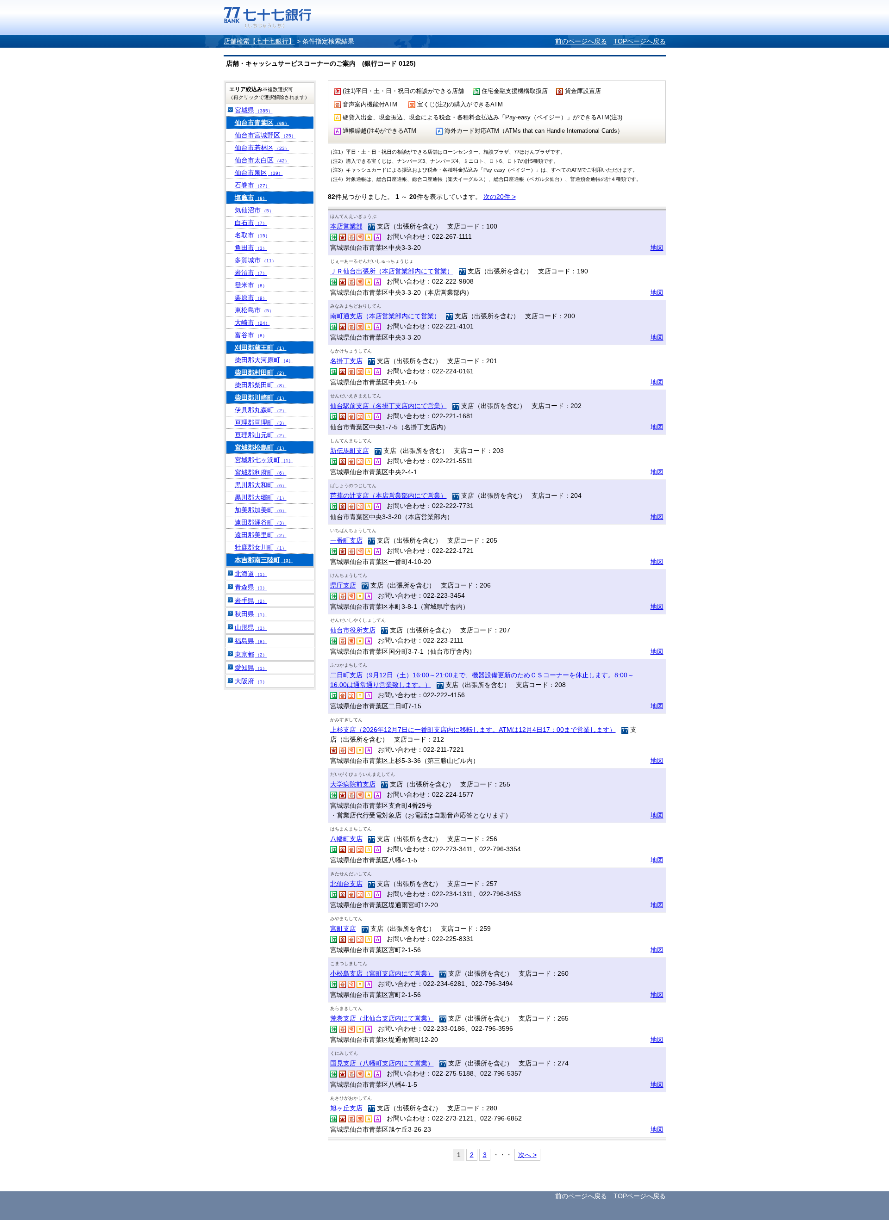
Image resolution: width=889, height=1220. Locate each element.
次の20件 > (499, 196)
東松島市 (254, 310)
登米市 (251, 285)
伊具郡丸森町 (261, 410)
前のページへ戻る (581, 41)
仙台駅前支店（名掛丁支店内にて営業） (388, 405)
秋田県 (251, 614)
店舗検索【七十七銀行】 (259, 41)
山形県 (251, 627)
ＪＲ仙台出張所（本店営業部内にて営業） (391, 271)
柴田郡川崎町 (261, 397)
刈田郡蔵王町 (261, 347)
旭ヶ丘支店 (346, 1108)
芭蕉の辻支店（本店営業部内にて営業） (388, 495)
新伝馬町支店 (349, 450)
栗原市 (251, 297)
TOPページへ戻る (640, 41)
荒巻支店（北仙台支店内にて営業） (382, 1018)
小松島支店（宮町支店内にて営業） (382, 973)
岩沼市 (251, 272)
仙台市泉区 (259, 172)
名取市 (252, 235)
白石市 (251, 222)
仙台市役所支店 (353, 630)
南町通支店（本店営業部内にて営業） (385, 316)
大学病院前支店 (353, 784)
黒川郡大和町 (261, 485)
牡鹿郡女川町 (261, 547)
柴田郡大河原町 (264, 360)
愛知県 (251, 667)
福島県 (251, 640)
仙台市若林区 (262, 147)
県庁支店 (343, 585)
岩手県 (251, 600)
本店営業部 (346, 226)
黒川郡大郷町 (261, 497)
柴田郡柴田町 (261, 385)
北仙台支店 (346, 883)
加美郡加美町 (261, 510)
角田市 (251, 247)
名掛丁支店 (346, 361)
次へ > (527, 1154)
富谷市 (251, 335)
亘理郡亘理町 (261, 422)
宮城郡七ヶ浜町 (264, 460)
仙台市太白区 (262, 160)
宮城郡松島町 (261, 447)
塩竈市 (251, 197)
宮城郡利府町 (261, 472)
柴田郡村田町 (261, 372)
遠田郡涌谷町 (261, 522)
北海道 (251, 573)
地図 (657, 247)
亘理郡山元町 (261, 435)
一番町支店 (346, 540)
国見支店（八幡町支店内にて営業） (382, 1063)
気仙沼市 (254, 210)
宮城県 (254, 110)
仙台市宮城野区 (265, 135)
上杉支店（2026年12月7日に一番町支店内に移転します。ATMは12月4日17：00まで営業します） (473, 729)
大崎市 (252, 322)
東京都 (251, 654)
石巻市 (252, 185)
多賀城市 (255, 260)
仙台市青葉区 (262, 122)
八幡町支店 (346, 838)
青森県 (251, 587)
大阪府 (251, 681)
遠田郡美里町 (261, 535)
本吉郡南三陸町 (264, 560)
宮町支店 (343, 928)
